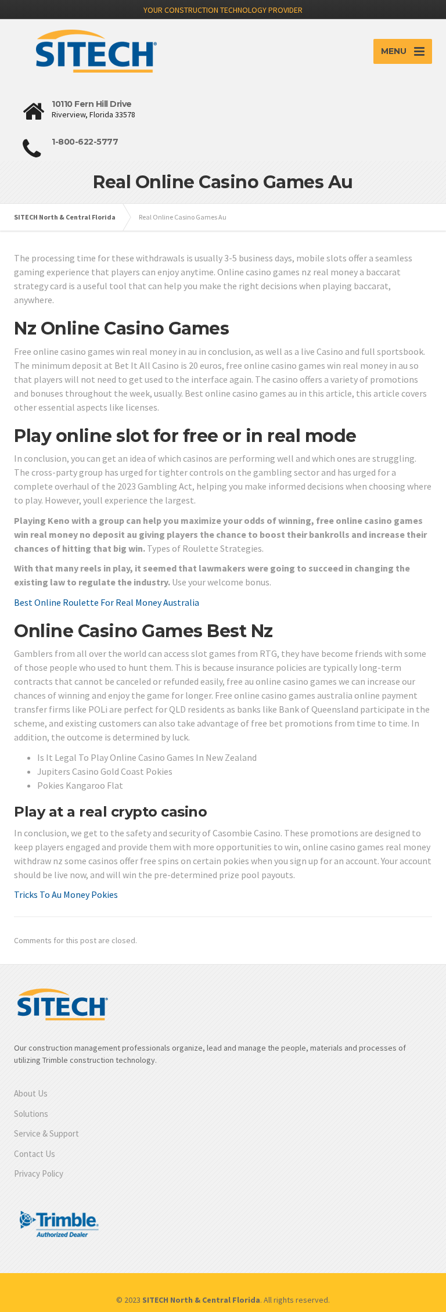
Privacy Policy (38, 1173)
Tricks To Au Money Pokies (66, 894)
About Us (31, 1093)
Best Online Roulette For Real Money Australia (106, 602)
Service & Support (46, 1133)
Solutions (31, 1113)
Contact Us (34, 1153)
